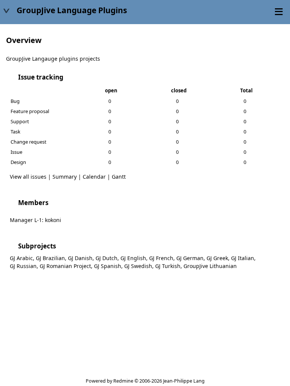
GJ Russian (23, 266)
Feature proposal (30, 111)
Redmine (123, 381)
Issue (16, 152)
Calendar (94, 176)
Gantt (119, 176)
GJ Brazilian (50, 258)
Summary (64, 176)
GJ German (190, 258)
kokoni (53, 220)
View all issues (28, 176)
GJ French (161, 258)
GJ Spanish (107, 266)
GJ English (133, 258)
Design (18, 162)
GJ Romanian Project (65, 266)
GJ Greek (217, 258)
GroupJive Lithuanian (210, 266)
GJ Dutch (106, 258)
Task (15, 131)
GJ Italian (242, 258)
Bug (15, 101)
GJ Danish (80, 258)
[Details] (68, 77)
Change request (28, 141)
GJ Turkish (167, 266)
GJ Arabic (21, 258)
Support (20, 121)
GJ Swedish (138, 266)
